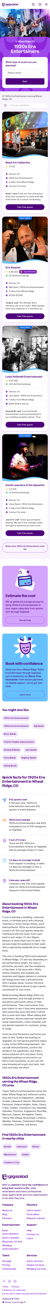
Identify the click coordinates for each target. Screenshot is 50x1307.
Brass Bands (10, 734)
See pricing (25, 620)
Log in (30, 1238)
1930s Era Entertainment (16, 718)
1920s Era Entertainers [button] (25, 49)
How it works (34, 1210)
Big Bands (39, 726)
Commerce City (11, 1162)
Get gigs (6, 1261)
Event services (35, 1261)
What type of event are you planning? (21, 64)
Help (29, 1230)
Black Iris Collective (18, 162)
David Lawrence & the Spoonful (25, 485)
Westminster (10, 1154)
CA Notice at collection (14, 1290)
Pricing (6, 1265)
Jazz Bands (31, 750)
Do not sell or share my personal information (24, 1293)
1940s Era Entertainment (16, 726)
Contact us (33, 1234)
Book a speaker (10, 1237)
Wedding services (36, 1268)
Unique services (35, 1265)
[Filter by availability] (28, 105)
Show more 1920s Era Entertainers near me (25, 547)
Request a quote (36, 1218)
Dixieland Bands (12, 750)
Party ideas (33, 1214)
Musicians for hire (12, 1241)
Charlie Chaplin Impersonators (19, 742)
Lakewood (22, 1146)
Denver (35, 1146)
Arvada (7, 1146)
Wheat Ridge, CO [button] (26, 41)
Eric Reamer (13, 267)
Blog (4, 1214)
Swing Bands (10, 765)
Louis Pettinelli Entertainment (24, 376)
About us (7, 1210)
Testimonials (9, 1268)
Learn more (25, 694)
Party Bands (10, 758)
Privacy (15, 1286)
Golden (25, 1154)
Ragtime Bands (28, 758)
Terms (5, 1286)
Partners (7, 1218)
